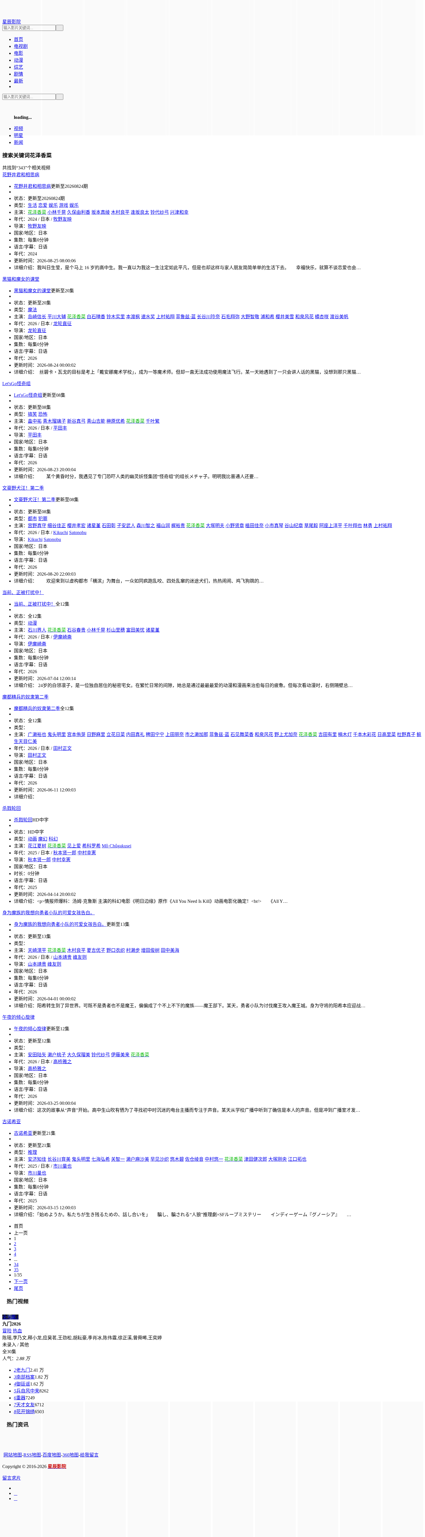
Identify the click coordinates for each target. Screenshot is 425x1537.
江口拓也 (297, 1159)
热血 (17, 1330)
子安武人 (126, 525)
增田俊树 (150, 950)
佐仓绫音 (194, 1159)
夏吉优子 (96, 950)
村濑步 (133, 950)
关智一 (118, 1159)
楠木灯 (345, 734)
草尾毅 (311, 525)
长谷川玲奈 (208, 316)
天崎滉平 (37, 950)
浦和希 (267, 316)
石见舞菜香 (242, 734)
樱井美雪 (285, 316)
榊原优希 (115, 421)
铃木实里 (115, 316)
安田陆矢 (37, 1054)
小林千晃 (56, 212)
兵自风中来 (26, 1390)
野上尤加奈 (286, 734)
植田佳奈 (254, 525)
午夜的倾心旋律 (30, 1028)
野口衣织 (115, 950)
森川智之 (145, 525)
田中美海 (170, 950)
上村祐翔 (165, 316)
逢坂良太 (140, 212)
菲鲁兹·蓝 (186, 316)
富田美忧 (135, 630)
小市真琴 (274, 525)
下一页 (21, 1281)
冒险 (7, 1330)
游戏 (63, 205)
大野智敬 (250, 316)
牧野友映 (62, 219)
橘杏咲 (322, 316)
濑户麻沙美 (137, 1159)
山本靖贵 (62, 957)
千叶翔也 (352, 525)
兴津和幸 (179, 212)
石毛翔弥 (230, 316)
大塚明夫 (215, 525)
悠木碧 (177, 1159)
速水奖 (148, 316)
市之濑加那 (196, 734)
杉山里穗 (115, 630)
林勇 (367, 525)
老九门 (22, 1370)
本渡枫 (133, 316)
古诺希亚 (23, 1133)
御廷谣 (22, 1383)
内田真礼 (135, 734)
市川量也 (62, 1166)
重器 (19, 1397)
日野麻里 (96, 734)
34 (16, 1264)
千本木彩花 (364, 734)
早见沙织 (159, 1159)
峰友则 (80, 957)
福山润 (163, 525)
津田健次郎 (255, 1159)
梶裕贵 (178, 525)
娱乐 (53, 205)
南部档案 (24, 1377)
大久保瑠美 (78, 1054)
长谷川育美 (59, 1159)
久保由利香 (78, 212)
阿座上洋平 (330, 525)
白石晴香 (96, 316)
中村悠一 (214, 1159)
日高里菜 (386, 734)
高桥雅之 (62, 1061)
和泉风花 (304, 316)
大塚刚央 (277, 1159)
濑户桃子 (56, 1054)
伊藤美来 (120, 1054)
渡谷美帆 (339, 316)
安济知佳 (37, 1159)
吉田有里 (327, 734)
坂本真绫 (100, 212)
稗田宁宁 (155, 734)
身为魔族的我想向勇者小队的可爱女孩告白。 (60, 924)
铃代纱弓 (159, 212)
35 (16, 1269)
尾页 (18, 1288)
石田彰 (109, 525)
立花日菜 (115, 734)
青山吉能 (96, 421)
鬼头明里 (81, 1159)
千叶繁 (153, 421)
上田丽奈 (174, 734)
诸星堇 (153, 630)
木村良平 (120, 212)
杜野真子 (406, 734)
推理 (32, 1152)
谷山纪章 (293, 525)
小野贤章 (235, 525)
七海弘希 (100, 1159)
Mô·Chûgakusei (116, 845)
